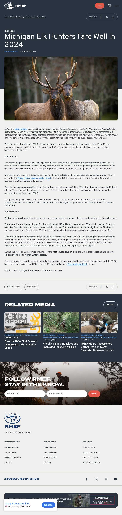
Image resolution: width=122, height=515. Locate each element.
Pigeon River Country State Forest (34, 178)
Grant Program (50, 457)
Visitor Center (10, 452)
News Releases (50, 452)
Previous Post (14, 287)
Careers (8, 463)
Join (100, 6)
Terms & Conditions (91, 463)
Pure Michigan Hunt (77, 264)
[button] (101, 17)
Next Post (31, 287)
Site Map (47, 463)
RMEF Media (14, 17)
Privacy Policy (89, 447)
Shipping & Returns (91, 452)
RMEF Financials (50, 447)
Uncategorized (11, 52)
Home (6, 17)
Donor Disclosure (90, 457)
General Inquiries (11, 447)
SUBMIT (94, 394)
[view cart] (109, 6)
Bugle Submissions (12, 457)
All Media (110, 305)
